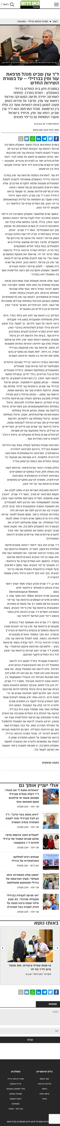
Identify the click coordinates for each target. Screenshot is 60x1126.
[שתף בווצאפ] (32, 138)
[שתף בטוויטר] (50, 138)
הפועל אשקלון (15, 1099)
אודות (44, 1099)
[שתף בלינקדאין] (38, 138)
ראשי (5, 4)
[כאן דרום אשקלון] (30, 4)
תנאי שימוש (44, 1079)
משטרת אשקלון (15, 1094)
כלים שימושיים (44, 1072)
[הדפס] (20, 138)
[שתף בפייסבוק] (56, 138)
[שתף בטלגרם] (44, 138)
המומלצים (15, 1104)
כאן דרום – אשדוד (15, 1109)
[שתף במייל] (26, 138)
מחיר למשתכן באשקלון (16, 1089)
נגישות (44, 1089)
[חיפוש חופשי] (12, 4)
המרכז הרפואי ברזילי (15, 1079)
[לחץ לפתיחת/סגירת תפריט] (56, 4)
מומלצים (15, 1072)
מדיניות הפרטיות (44, 1084)
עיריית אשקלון (15, 1084)
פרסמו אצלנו (44, 1094)
